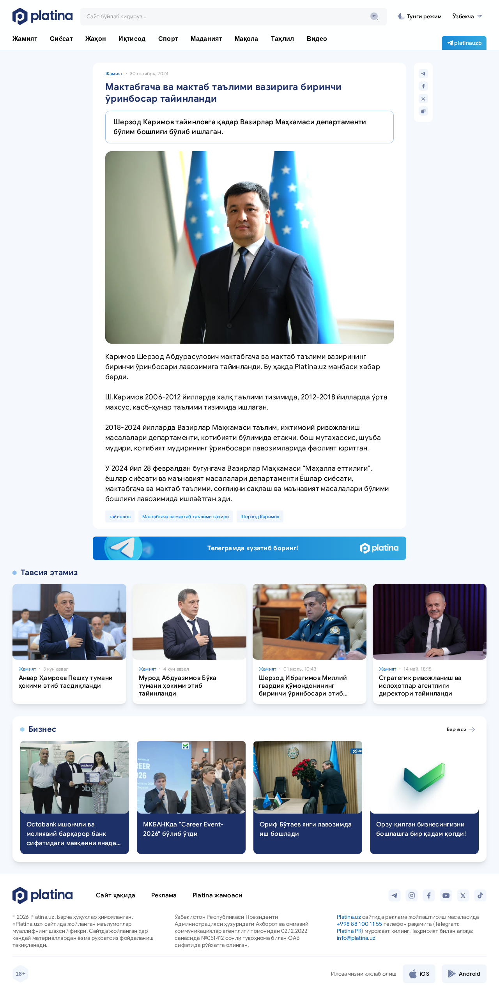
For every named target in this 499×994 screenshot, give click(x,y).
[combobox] (233, 16)
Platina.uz (349, 916)
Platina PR (349, 930)
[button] (467, 16)
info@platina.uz (356, 937)
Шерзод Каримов (260, 516)
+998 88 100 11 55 (359, 923)
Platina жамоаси (218, 895)
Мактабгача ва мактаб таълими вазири (185, 516)
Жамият (114, 73)
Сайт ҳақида (116, 895)
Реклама (164, 895)
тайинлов (120, 516)
